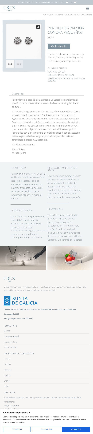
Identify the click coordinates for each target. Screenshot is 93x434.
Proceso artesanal (11, 336)
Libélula (7, 375)
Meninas (7, 369)
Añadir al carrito (59, 46)
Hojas (6, 386)
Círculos (7, 364)
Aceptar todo (76, 429)
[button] (38, 27)
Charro (6, 381)
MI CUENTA (59, 2)
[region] (46, 421)
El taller (7, 330)
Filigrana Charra (10, 347)
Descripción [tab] (18, 93)
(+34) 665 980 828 (11, 405)
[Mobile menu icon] (87, 8)
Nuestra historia (10, 342)
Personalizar (17, 429)
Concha (7, 358)
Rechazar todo (46, 429)
